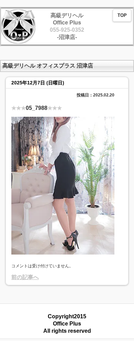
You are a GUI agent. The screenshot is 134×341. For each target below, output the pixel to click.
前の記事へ (25, 277)
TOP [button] (122, 15)
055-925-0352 (67, 30)
